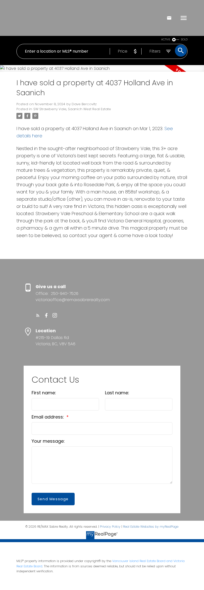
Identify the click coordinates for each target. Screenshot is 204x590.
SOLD (184, 39)
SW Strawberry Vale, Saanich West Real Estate (72, 109)
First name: (44, 393)
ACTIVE (165, 39)
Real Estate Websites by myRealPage (150, 526)
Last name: (117, 393)
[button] (38, 315)
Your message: (48, 441)
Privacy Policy (110, 526)
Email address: (48, 417)
